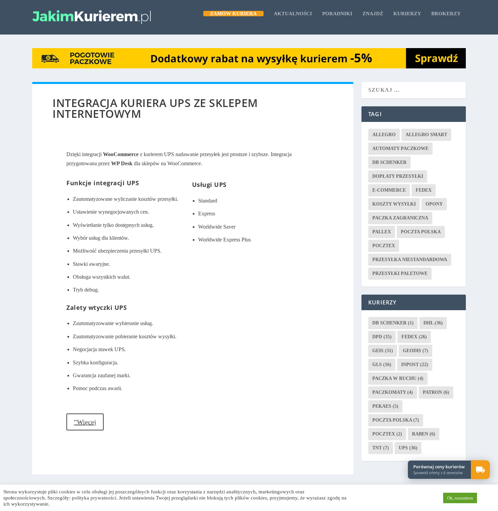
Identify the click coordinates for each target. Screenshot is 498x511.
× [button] (489, 461)
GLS (381, 364)
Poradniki (337, 13)
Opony (434, 204)
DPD (382, 336)
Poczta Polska (421, 231)
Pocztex (383, 245)
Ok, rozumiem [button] (460, 498)
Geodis (415, 350)
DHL (433, 322)
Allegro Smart (426, 134)
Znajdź (372, 13)
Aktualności (293, 13)
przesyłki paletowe (400, 273)
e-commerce (389, 190)
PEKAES (385, 406)
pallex (381, 231)
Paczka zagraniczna (400, 217)
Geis (382, 350)
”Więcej (85, 422)
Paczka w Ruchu (397, 378)
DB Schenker (389, 162)
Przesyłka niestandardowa (409, 259)
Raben (423, 434)
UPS (408, 447)
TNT (380, 447)
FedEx (424, 190)
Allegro (384, 134)
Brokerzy (446, 13)
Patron (436, 392)
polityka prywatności (94, 498)
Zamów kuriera (233, 13)
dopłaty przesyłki (397, 176)
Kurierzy (407, 13)
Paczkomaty (392, 392)
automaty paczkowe (400, 148)
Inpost (414, 364)
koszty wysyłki (394, 204)
